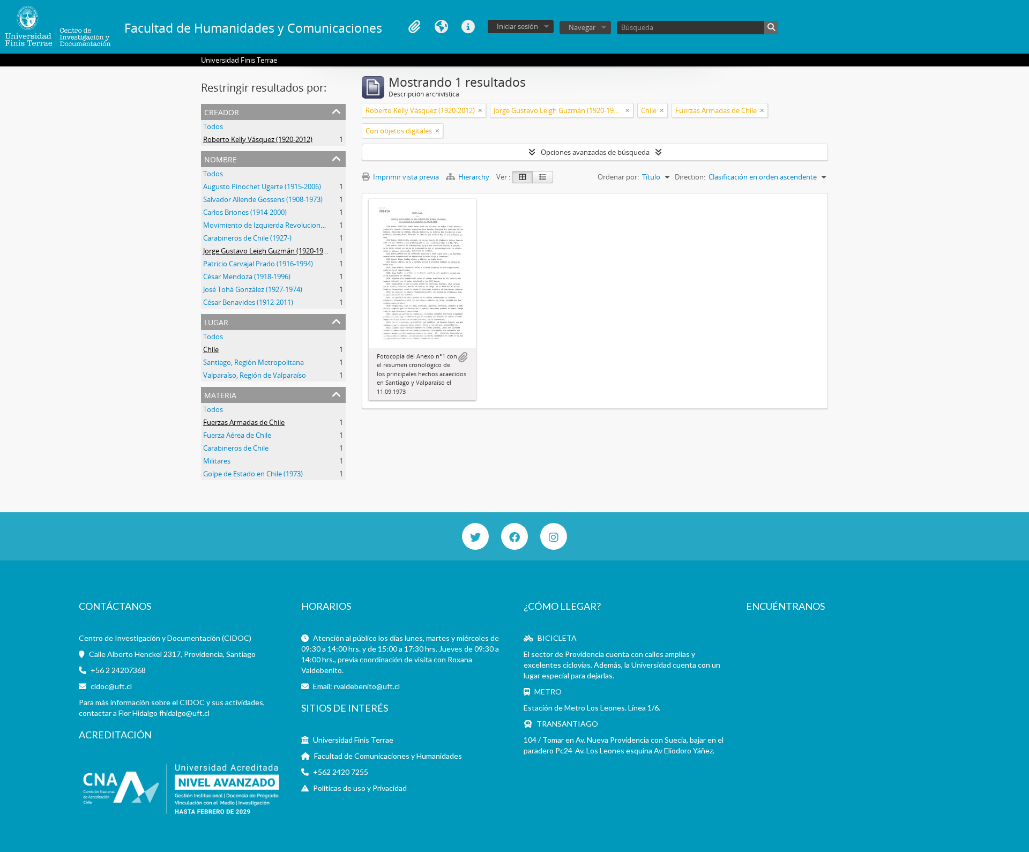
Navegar (582, 27)
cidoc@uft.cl (111, 686)
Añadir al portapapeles (462, 357)
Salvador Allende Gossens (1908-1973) (263, 199)
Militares (216, 461)
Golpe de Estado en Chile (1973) (253, 474)
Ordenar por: (618, 177)
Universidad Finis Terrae (353, 739)
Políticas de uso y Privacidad (360, 788)
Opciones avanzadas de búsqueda (595, 152)
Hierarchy (474, 177)
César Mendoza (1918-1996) (246, 276)
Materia (220, 394)
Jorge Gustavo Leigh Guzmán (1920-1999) (268, 251)
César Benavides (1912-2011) (248, 302)
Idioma (441, 26)
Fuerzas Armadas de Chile (244, 422)
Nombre (220, 158)
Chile (211, 349)
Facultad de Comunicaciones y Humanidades (388, 755)
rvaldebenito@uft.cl (367, 686)
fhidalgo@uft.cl (184, 713)
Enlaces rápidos (467, 26)
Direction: (690, 177)
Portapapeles (414, 26)
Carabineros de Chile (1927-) (247, 238)
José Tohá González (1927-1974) (252, 289)
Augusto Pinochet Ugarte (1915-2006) (262, 186)
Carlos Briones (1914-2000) (245, 212)
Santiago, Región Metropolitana (253, 362)
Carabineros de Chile (236, 448)
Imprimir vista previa (405, 177)
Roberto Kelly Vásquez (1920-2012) (257, 139)
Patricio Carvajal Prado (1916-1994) (258, 263)
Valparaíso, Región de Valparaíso (254, 375)
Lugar (216, 321)
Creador (221, 111)
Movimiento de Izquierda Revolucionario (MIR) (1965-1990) (296, 225)
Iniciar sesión (517, 26)
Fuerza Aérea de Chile (237, 435)
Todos (213, 126)
